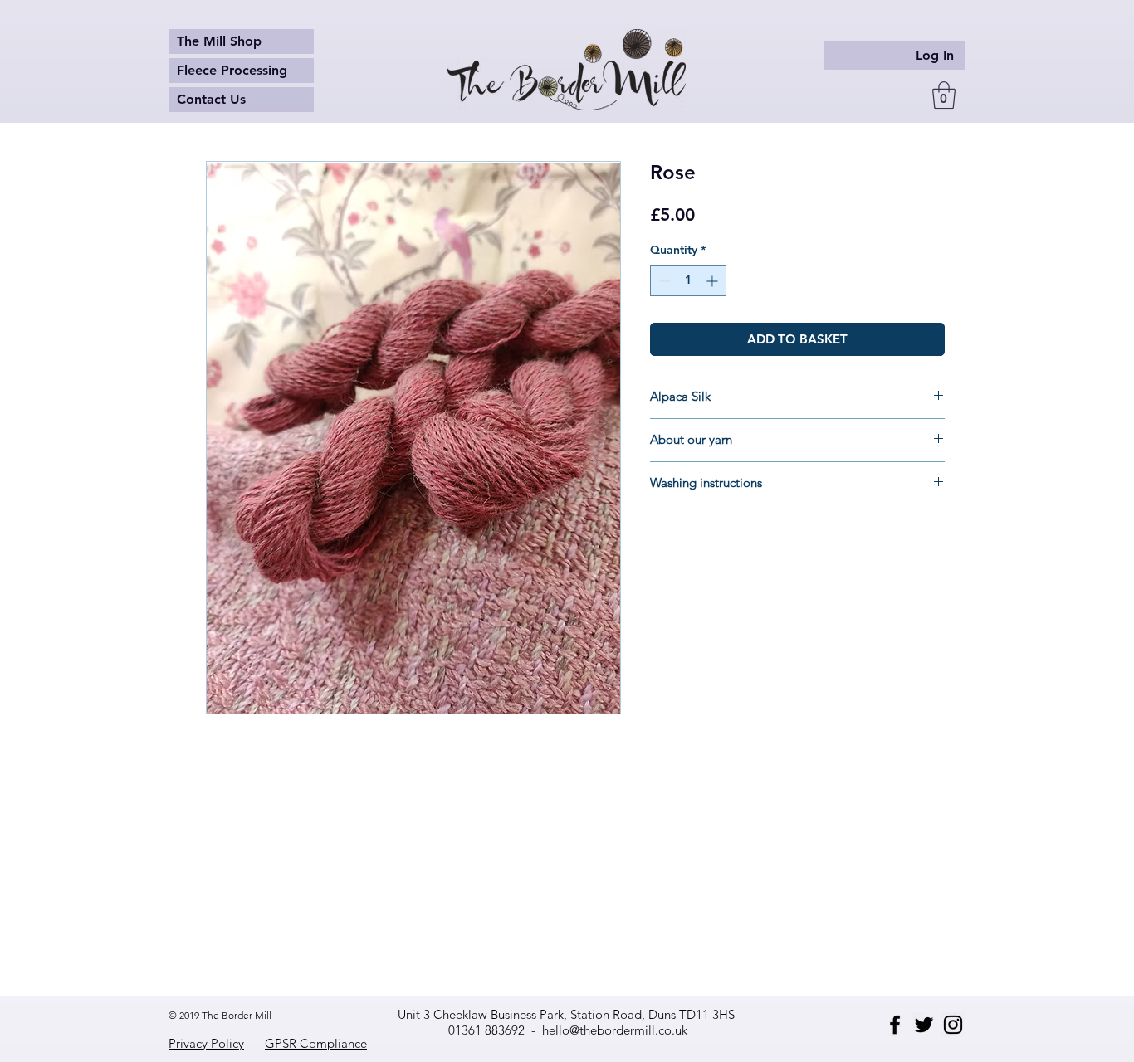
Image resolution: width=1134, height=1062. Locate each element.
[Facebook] (894, 1024)
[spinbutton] (688, 280)
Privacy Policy (206, 1043)
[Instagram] (953, 1024)
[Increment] (713, 280)
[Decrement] (663, 280)
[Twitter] (924, 1024)
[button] (944, 95)
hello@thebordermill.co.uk (614, 1030)
